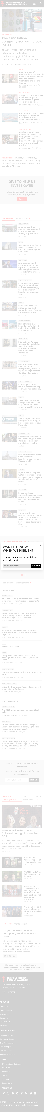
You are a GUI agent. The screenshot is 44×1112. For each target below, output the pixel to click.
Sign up (36, 565)
